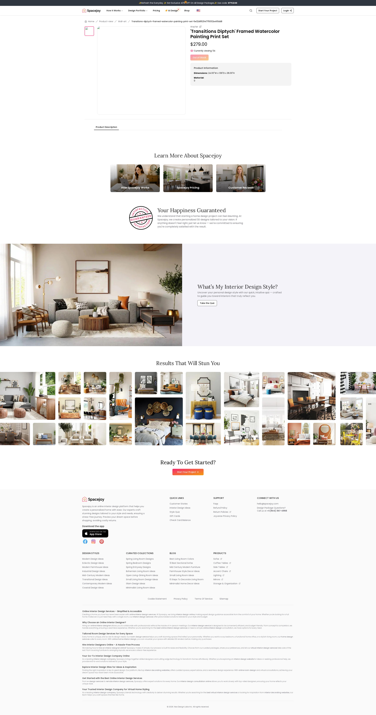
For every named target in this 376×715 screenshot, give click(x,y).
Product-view (106, 21)
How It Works (113, 10)
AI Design (173, 10)
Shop (187, 10)
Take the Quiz (207, 303)
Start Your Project (267, 10)
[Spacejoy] (91, 10)
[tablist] (106, 127)
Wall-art (122, 21)
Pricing (156, 10)
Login (286, 10)
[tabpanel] (188, 132)
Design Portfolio (136, 10)
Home (91, 21)
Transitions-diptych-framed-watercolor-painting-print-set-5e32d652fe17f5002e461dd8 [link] (176, 21)
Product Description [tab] (106, 127)
